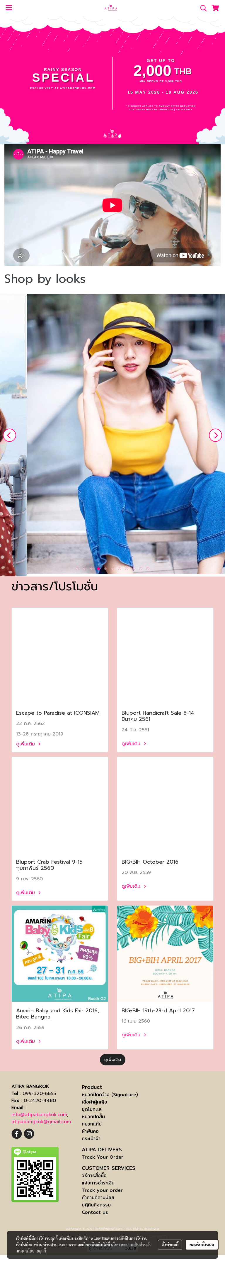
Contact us (95, 1212)
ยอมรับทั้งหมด (202, 1244)
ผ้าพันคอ (90, 1131)
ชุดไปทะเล (92, 1109)
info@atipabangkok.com (39, 1114)
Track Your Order (102, 1157)
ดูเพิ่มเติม (26, 744)
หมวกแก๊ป (92, 1124)
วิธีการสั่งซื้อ (94, 1175)
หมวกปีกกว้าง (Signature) (110, 1094)
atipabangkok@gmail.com (41, 1121)
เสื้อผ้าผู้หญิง (94, 1102)
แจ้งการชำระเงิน (98, 1183)
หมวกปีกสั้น (93, 1116)
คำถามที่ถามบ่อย (98, 1197)
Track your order (102, 1190)
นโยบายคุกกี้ (35, 1250)
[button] (201, 8)
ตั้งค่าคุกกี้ (170, 1244)
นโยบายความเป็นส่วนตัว (131, 1244)
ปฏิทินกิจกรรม (96, 1205)
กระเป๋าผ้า (91, 1138)
